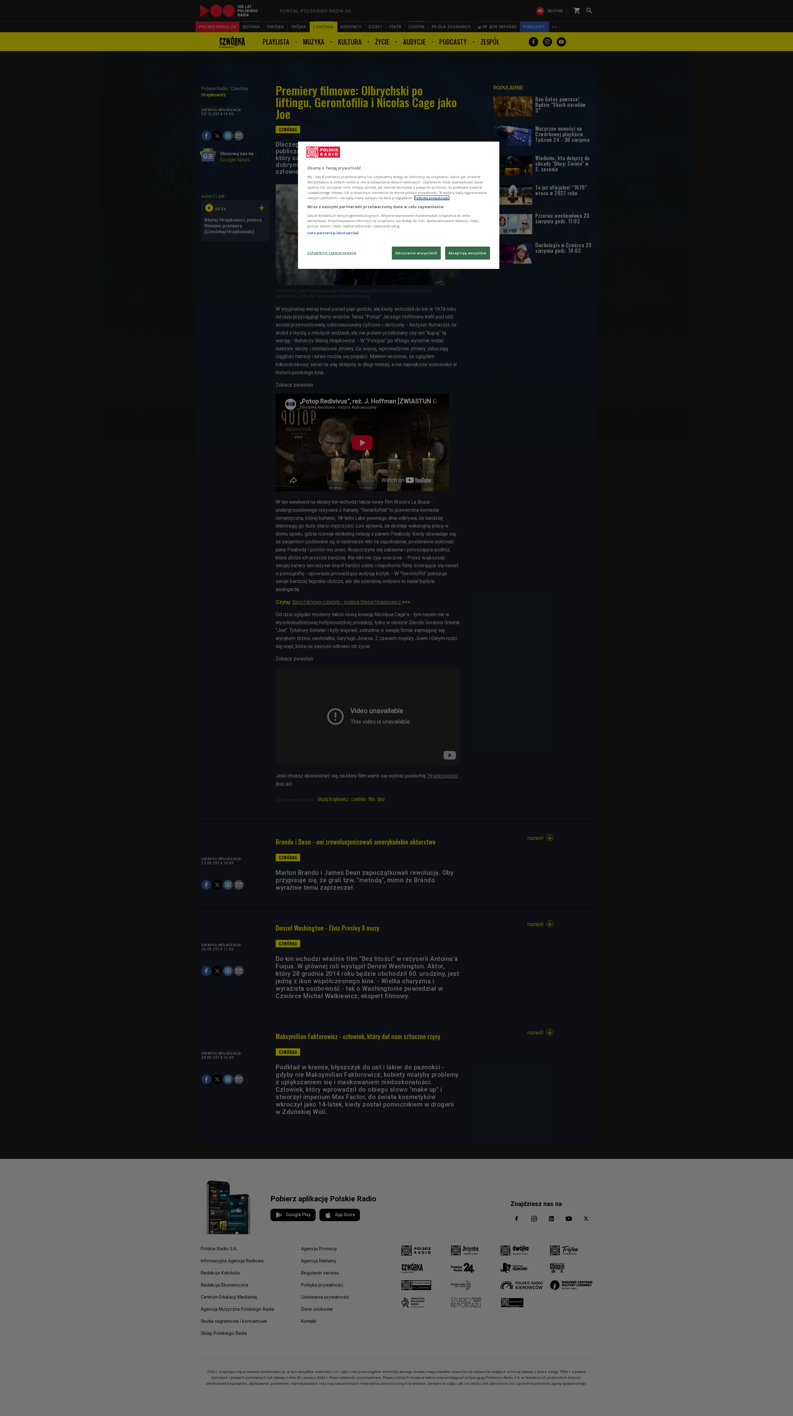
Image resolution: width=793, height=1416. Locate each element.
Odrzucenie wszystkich (416, 253)
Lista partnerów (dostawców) (332, 232)
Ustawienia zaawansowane (331, 252)
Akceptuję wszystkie (468, 253)
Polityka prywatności (431, 197)
